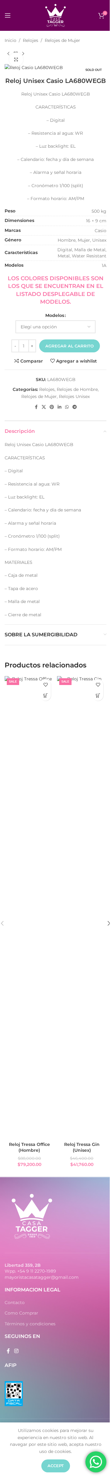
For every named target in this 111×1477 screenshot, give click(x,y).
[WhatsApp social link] (67, 407)
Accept (55, 1465)
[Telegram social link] (75, 407)
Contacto (15, 1302)
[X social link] (44, 407)
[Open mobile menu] (8, 15)
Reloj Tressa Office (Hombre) (29, 1147)
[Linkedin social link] (59, 407)
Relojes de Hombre (77, 389)
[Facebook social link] (36, 407)
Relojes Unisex (74, 396)
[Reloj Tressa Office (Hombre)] (29, 907)
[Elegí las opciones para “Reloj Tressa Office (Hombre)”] (45, 695)
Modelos (54, 315)
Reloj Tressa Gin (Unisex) (82, 1147)
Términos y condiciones (30, 1324)
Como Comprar (21, 1313)
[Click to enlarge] (16, 59)
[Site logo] (55, 15)
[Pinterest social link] (52, 407)
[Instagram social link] (16, 1351)
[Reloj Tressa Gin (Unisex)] (81, 907)
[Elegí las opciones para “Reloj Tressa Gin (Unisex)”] (97, 695)
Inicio (10, 40)
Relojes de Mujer (62, 40)
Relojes (30, 40)
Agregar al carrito (69, 345)
